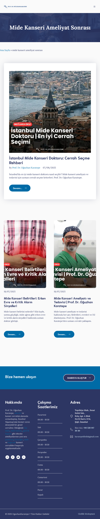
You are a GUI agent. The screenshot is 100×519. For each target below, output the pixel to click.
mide (26, 439)
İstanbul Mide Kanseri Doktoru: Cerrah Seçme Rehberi (49, 160)
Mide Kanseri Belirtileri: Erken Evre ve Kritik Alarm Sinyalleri (25, 302)
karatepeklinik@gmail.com (87, 436)
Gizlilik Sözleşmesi (86, 514)
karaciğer (19, 439)
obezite (18, 413)
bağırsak (11, 442)
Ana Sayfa (5, 50)
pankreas (9, 439)
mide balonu (16, 430)
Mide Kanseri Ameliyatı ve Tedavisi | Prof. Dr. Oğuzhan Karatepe (73, 302)
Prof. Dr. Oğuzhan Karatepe (26, 167)
